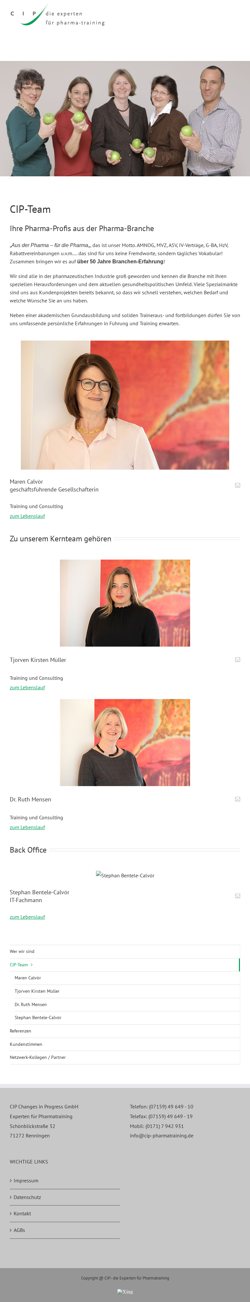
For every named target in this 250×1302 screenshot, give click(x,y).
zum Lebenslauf (27, 516)
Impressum (26, 1180)
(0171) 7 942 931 (165, 1126)
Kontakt (22, 1213)
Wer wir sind (22, 951)
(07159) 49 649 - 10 (171, 1106)
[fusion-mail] (237, 485)
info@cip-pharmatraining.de (161, 1135)
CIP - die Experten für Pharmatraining (136, 1278)
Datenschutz (27, 1197)
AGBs (19, 1230)
